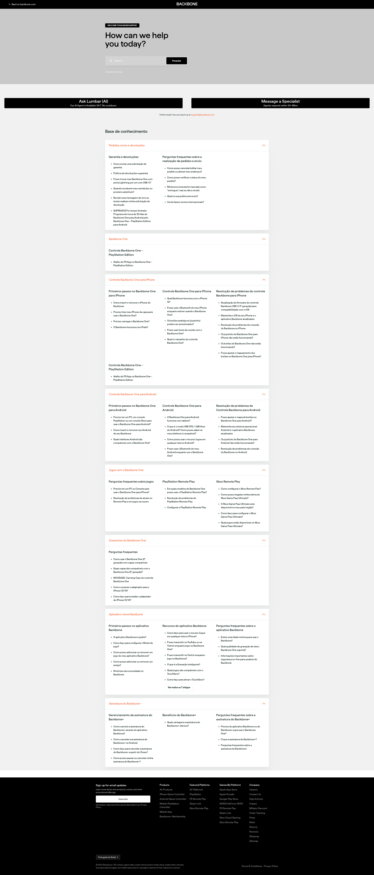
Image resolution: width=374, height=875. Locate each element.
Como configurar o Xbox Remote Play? (241, 489)
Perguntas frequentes (123, 552)
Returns (253, 827)
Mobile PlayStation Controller (169, 805)
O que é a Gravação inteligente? (183, 664)
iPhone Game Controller (172, 794)
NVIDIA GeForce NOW (231, 803)
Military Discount (258, 808)
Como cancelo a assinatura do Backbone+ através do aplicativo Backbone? (130, 730)
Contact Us (255, 794)
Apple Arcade (227, 794)
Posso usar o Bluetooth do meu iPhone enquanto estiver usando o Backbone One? (187, 311)
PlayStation (195, 794)
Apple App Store (228, 789)
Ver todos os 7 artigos (179, 687)
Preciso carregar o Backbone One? (131, 321)
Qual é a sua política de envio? (182, 196)
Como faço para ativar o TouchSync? (185, 679)
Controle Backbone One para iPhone (132, 279)
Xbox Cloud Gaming (230, 817)
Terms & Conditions (252, 866)
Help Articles (256, 799)
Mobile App (166, 812)
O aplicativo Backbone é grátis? (129, 637)
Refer (252, 822)
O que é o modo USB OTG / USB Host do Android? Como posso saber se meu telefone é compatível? (186, 430)
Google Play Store (229, 799)
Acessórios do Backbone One (127, 540)
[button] (187, 3)
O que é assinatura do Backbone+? (239, 739)
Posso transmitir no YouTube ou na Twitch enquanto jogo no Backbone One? (185, 646)
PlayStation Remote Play (178, 481)
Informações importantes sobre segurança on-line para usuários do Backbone (239, 659)
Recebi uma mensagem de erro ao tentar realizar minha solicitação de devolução (131, 201)
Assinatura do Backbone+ (125, 703)
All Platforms (196, 789)
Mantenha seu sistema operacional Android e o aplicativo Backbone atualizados (239, 430)
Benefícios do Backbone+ (179, 715)
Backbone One (118, 239)
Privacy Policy (271, 866)
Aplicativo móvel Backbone (126, 614)
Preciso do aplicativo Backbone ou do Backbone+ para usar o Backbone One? (240, 730)
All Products (166, 789)
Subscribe (123, 799)
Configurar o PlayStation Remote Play (186, 507)
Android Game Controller (173, 799)
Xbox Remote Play (228, 481)
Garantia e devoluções (123, 156)
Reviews (253, 831)
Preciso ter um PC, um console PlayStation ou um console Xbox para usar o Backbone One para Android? (132, 420)
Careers (253, 789)
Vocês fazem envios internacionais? (185, 202)
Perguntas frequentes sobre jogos (131, 481)
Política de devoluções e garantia (130, 173)
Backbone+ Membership (173, 816)
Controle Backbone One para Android (132, 394)
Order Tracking (257, 813)
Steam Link (195, 803)
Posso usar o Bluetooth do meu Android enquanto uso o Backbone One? (185, 452)
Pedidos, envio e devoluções (127, 145)
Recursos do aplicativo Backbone (184, 625)
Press (252, 817)
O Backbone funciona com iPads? (130, 327)
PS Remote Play (198, 799)
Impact (253, 803)
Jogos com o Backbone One (126, 470)
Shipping (254, 836)
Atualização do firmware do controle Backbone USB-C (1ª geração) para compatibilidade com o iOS (240, 306)
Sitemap (253, 841)
